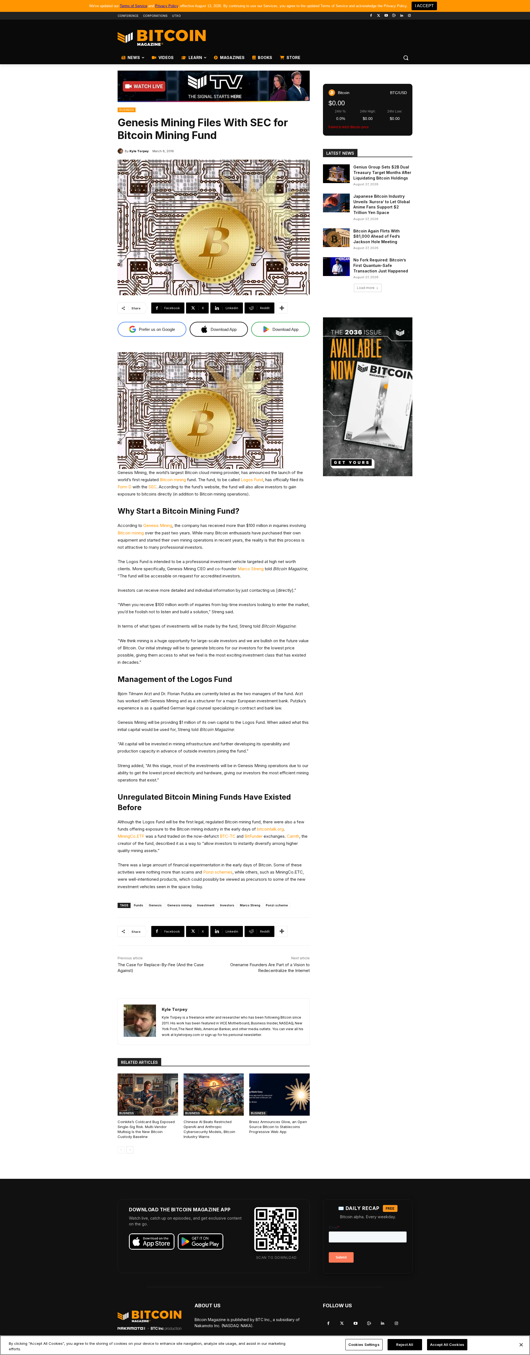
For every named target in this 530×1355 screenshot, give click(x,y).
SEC (153, 486)
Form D (124, 486)
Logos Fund (252, 479)
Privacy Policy (166, 6)
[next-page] (129, 1149)
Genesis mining (179, 905)
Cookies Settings (364, 1344)
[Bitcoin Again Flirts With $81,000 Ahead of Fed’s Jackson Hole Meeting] (336, 237)
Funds (138, 905)
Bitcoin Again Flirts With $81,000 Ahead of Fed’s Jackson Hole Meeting (376, 236)
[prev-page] (121, 1149)
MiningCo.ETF (131, 836)
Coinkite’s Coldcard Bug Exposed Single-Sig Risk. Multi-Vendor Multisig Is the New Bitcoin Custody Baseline (146, 1129)
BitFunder (254, 836)
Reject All (404, 1344)
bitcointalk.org (270, 829)
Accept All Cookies (447, 1344)
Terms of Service (133, 6)
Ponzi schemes (217, 872)
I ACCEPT (424, 5)
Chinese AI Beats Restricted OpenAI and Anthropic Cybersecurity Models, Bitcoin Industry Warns (209, 1129)
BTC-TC (227, 836)
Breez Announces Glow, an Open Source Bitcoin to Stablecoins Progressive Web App (278, 1127)
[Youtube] (386, 16)
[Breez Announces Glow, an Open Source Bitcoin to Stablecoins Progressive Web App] (279, 1094)
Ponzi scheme (277, 905)
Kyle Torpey (139, 151)
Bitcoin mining (173, 479)
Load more (366, 288)
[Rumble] (394, 16)
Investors (227, 905)
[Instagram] (409, 16)
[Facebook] (371, 16)
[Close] (521, 1345)
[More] (282, 308)
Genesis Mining (157, 525)
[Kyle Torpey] (121, 151)
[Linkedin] (401, 16)
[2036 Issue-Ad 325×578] (367, 396)
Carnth (293, 836)
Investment (205, 905)
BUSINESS (126, 109)
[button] (405, 57)
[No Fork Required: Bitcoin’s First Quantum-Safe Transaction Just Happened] (336, 266)
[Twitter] (378, 16)
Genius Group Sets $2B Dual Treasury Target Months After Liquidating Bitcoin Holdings (382, 172)
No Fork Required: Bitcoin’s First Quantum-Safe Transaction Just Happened (380, 265)
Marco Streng (251, 568)
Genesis (155, 905)
